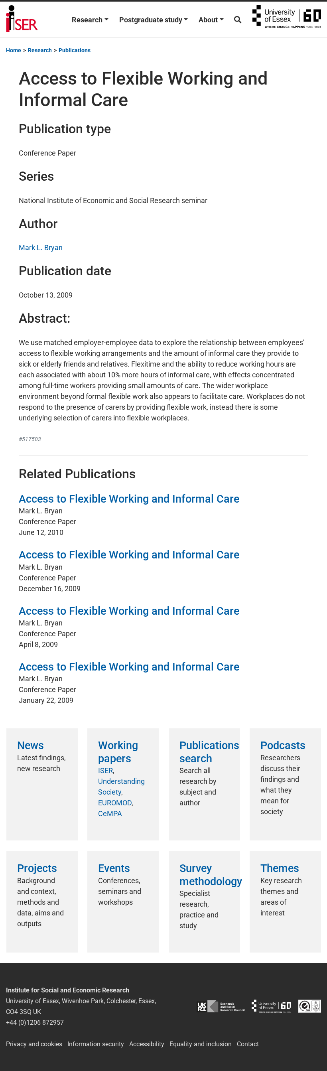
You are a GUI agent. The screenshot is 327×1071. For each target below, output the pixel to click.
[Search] (237, 19)
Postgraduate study (150, 20)
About (208, 20)
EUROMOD (115, 803)
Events (114, 868)
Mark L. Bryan (41, 247)
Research (87, 20)
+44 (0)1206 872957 (35, 1022)
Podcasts (282, 745)
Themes (279, 868)
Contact (248, 1044)
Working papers (118, 752)
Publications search (209, 752)
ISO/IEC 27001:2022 (309, 1006)
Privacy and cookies (34, 1044)
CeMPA (110, 813)
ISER (105, 770)
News (30, 745)
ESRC (220, 1006)
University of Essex (286, 19)
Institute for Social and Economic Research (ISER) (22, 19)
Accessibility (146, 1044)
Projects (37, 868)
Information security (95, 1044)
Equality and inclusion (200, 1044)
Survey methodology (210, 875)
